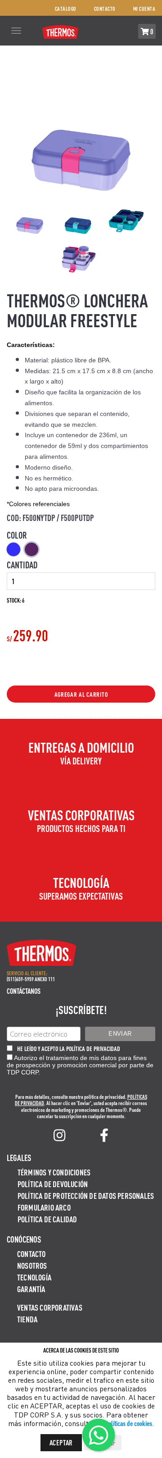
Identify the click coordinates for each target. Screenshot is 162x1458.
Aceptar (61, 1442)
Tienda (27, 1319)
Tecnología (34, 1277)
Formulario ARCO (44, 1207)
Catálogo (65, 8)
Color (17, 535)
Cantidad (22, 564)
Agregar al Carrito (81, 694)
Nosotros (32, 1265)
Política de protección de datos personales (86, 1195)
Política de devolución (53, 1184)
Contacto (105, 8)
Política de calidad (47, 1219)
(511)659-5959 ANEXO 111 (31, 979)
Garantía (31, 1289)
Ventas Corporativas (49, 1307)
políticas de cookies (128, 1423)
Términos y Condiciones (54, 1172)
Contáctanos (23, 991)
